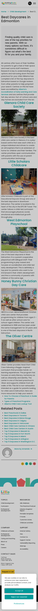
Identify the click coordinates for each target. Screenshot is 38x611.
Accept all (19, 591)
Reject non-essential (19, 597)
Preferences (19, 603)
